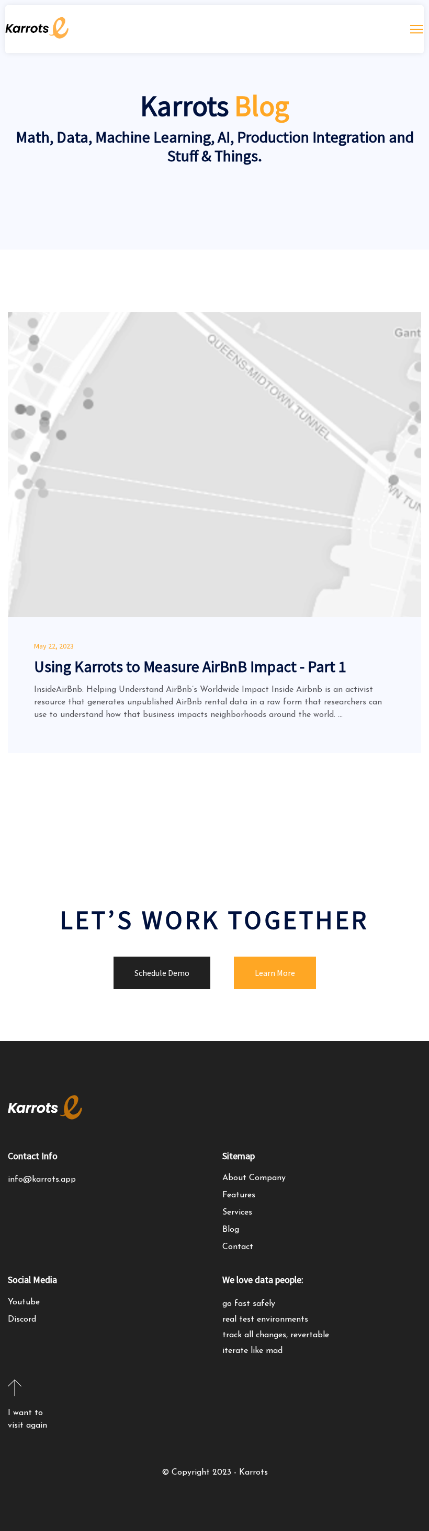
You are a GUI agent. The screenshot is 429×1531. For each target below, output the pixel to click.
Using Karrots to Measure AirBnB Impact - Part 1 (190, 666)
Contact (237, 1247)
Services (237, 1212)
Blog (230, 1230)
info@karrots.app (42, 1179)
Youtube (24, 1302)
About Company (254, 1178)
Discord (22, 1319)
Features (238, 1195)
